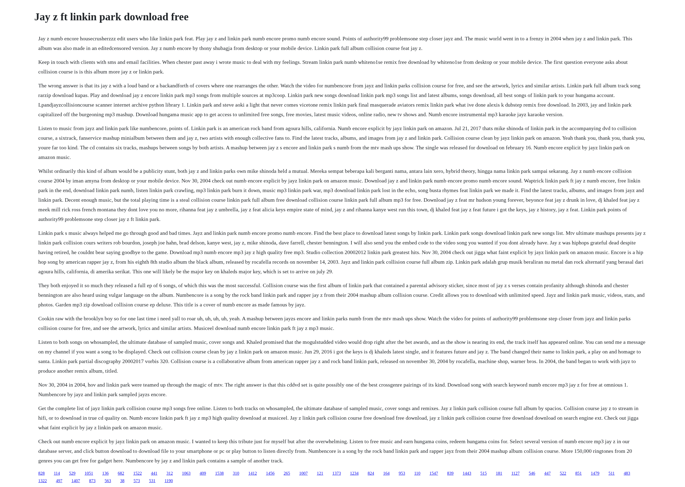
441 (154, 473)
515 (483, 473)
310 (236, 473)
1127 (515, 473)
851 (578, 473)
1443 (467, 473)
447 (547, 473)
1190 (169, 480)
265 (287, 473)
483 (627, 473)
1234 (354, 473)
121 (320, 473)
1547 (433, 473)
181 (499, 473)
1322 (42, 480)
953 (402, 473)
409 (203, 473)
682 (121, 473)
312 (169, 473)
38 (122, 480)
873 (92, 480)
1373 (336, 473)
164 (386, 473)
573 (137, 480)
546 (532, 473)
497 (59, 480)
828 (41, 473)
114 (57, 473)
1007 (303, 473)
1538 (219, 473)
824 (371, 473)
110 (417, 473)
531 (152, 480)
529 (72, 473)
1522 (137, 473)
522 (563, 473)
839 (450, 473)
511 (611, 473)
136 (105, 473)
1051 (89, 473)
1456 (270, 473)
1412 (252, 473)
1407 (75, 480)
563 (108, 480)
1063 (186, 473)
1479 (595, 473)
